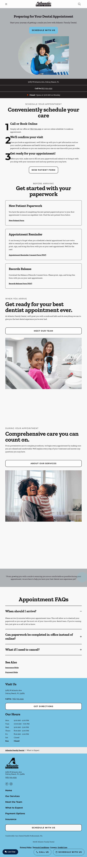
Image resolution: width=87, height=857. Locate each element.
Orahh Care (62, 847)
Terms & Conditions (40, 847)
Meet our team (43, 331)
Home (8, 790)
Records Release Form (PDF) (20, 283)
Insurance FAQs (12, 667)
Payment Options (15, 813)
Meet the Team (13, 802)
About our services (43, 463)
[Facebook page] (6, 783)
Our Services (12, 796)
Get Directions (43, 706)
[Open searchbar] (79, 4)
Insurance (10, 819)
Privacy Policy (26, 847)
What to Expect (14, 807)
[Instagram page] (11, 783)
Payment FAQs (11, 672)
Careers (53, 847)
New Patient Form (43, 170)
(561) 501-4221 (46, 88)
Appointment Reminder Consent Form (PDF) (27, 255)
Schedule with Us (43, 30)
